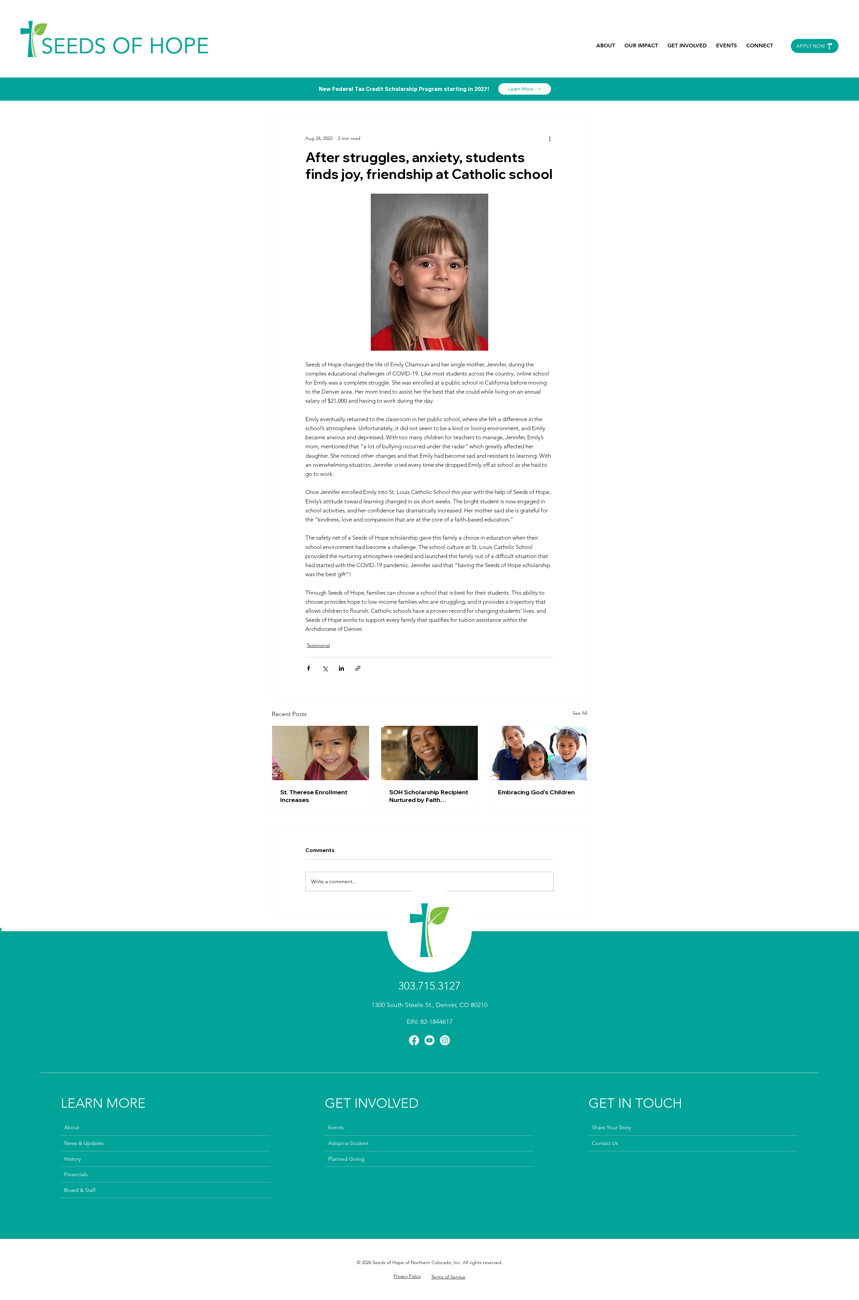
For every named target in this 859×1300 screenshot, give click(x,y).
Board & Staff (80, 1190)
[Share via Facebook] (308, 668)
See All (579, 713)
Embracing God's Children (536, 792)
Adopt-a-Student (348, 1143)
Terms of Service (448, 1277)
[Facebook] (414, 1040)
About (71, 1127)
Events (336, 1127)
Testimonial (318, 645)
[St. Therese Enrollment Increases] (320, 753)
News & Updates (84, 1143)
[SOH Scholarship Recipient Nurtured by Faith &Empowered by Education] (429, 753)
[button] (605, 45)
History (72, 1159)
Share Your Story (611, 1127)
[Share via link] (358, 668)
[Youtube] (429, 1040)
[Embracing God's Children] (538, 753)
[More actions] (550, 139)
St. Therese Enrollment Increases (313, 796)
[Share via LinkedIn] (341, 668)
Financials (76, 1174)
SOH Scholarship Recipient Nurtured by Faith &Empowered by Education (429, 796)
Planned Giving (346, 1159)
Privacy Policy (407, 1276)
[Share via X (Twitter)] (325, 668)
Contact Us (605, 1143)
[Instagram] (445, 1040)
